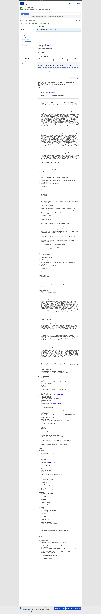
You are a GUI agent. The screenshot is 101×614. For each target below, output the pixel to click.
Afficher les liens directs (27, 37)
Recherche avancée (43, 16)
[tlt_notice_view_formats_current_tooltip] (77, 78)
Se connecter (71, 3)
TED (21, 20)
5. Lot (23, 55)
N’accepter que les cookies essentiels (73, 608)
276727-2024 (53, 29)
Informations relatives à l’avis (27, 63)
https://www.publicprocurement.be (55, 403)
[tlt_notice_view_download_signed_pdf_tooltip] (53, 60)
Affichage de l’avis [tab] (24, 26)
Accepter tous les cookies (60, 608)
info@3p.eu (51, 485)
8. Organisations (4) (25, 58)
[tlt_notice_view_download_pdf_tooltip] (38, 67)
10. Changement (25, 61)
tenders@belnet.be (49, 45)
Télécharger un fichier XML (27, 35)
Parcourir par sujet (60, 16)
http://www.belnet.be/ (50, 467)
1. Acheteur (24, 50)
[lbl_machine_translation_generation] (49, 71)
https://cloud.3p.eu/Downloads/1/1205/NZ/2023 (62, 394)
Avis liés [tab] (22, 29)
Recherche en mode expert (52, 16)
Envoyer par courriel (27, 41)
